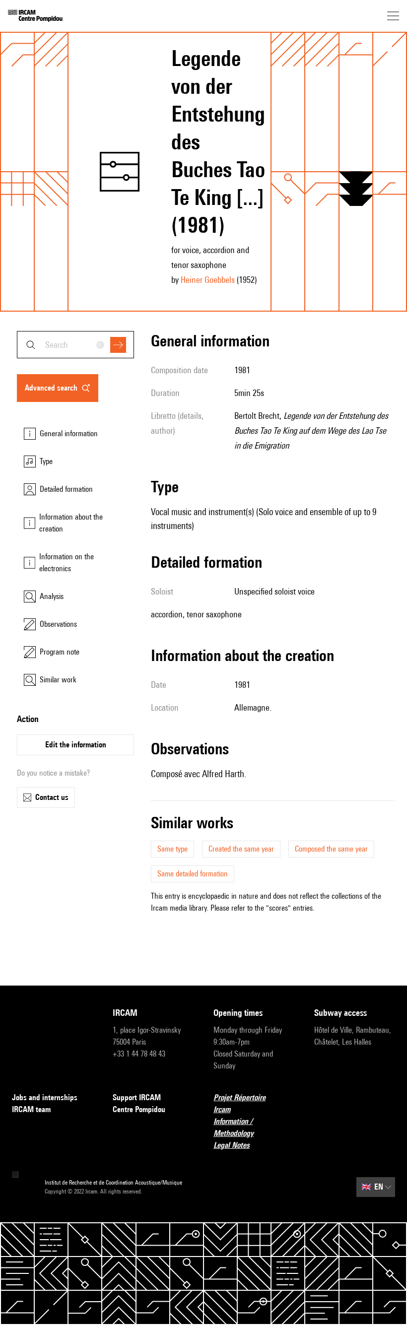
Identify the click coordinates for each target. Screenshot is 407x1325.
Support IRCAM (137, 1097)
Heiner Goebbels (208, 279)
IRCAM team (31, 1109)
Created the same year (241, 849)
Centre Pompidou (139, 1109)
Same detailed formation (192, 873)
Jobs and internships (44, 1097)
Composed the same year (331, 849)
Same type (172, 849)
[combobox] (75, 344)
